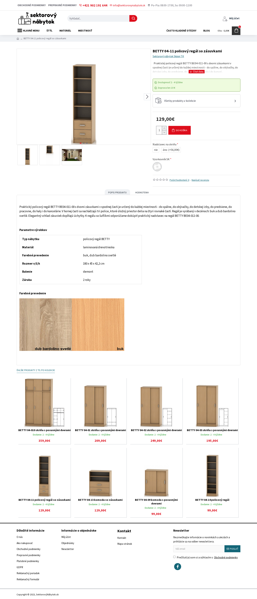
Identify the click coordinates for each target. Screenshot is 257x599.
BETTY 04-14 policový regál (212, 499)
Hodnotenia (142, 192)
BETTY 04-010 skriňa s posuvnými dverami (44, 430)
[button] (20, 96)
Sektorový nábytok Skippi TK (168, 56)
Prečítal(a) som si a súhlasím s (207, 557)
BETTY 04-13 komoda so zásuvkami (100, 499)
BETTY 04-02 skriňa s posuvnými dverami (156, 430)
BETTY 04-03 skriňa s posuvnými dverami (212, 430)
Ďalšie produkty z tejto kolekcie (36, 370)
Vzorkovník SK (161, 159)
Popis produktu (117, 192)
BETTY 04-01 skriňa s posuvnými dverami (100, 430)
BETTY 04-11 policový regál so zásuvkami (44, 499)
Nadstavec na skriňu (164, 144)
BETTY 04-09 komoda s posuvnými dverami (156, 501)
